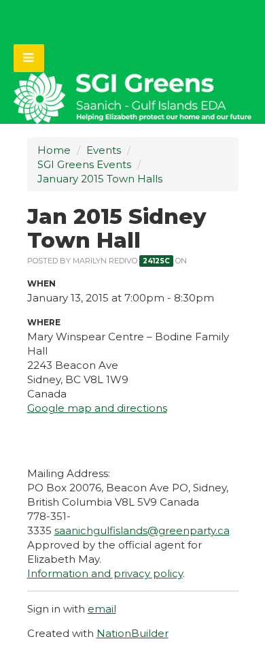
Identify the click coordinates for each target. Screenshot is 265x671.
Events (103, 150)
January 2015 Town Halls (99, 178)
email (102, 608)
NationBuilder (132, 633)
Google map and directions (97, 408)
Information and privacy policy (105, 573)
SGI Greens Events (84, 164)
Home (54, 150)
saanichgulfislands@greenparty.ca (142, 530)
